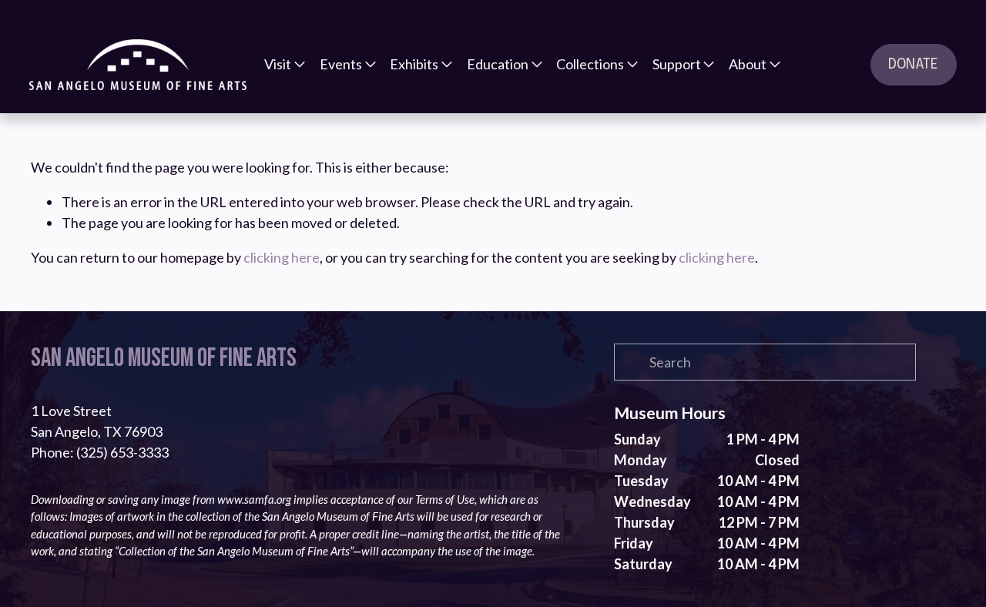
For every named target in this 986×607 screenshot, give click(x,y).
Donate (913, 65)
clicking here (281, 257)
